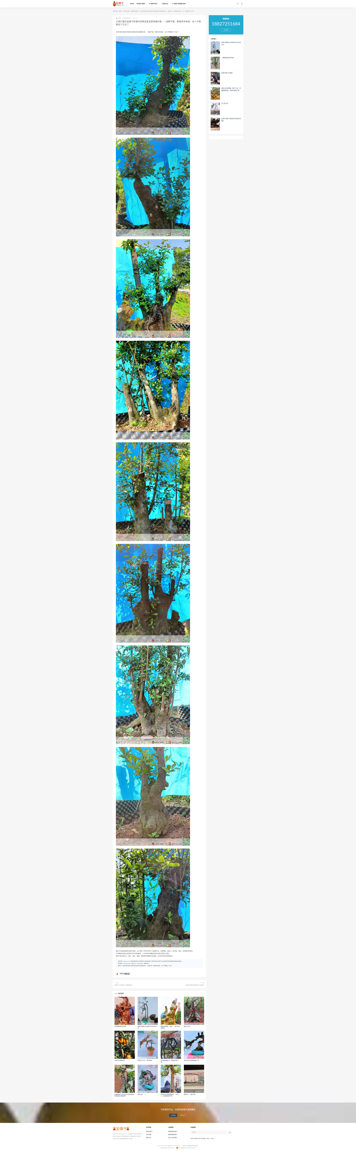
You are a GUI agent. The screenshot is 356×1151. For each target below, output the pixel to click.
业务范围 (173, 1115)
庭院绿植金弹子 (172, 1134)
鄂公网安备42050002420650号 (187, 1148)
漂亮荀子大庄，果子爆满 (145, 1060)
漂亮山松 (140, 1094)
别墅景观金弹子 (135, 11)
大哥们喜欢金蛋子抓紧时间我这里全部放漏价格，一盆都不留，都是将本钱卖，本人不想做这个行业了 (147, 965)
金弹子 (120, 11)
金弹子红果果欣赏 (119, 1060)
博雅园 (122, 973)
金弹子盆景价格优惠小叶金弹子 (195, 985)
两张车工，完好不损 (189, 1094)
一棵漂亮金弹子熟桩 (227, 57)
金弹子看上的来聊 (226, 73)
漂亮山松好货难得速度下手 (191, 1060)
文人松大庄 (224, 103)
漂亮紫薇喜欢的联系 (120, 1026)
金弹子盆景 (126, 11)
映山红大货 (187, 1026)
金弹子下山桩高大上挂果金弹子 (123, 985)
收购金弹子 (149, 1131)
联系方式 (183, 1115)
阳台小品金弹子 (172, 1137)
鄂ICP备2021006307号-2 (168, 1148)
